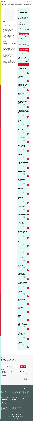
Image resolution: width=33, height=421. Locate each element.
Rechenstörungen (21, 299)
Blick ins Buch (6, 21)
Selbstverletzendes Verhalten (23, 214)
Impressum (22, 416)
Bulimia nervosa (21, 76)
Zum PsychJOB (14, 399)
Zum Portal (24, 398)
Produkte (5, 4)
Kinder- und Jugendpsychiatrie (28, 4)
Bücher (9, 4)
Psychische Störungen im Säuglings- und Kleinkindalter (22, 232)
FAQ (11, 371)
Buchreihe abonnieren (24, 63)
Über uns (4, 375)
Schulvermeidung (21, 137)
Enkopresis (20, 249)
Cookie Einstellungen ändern (4, 372)
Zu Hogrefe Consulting (5, 411)
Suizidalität (20, 154)
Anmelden (23, 366)
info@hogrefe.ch (24, 380)
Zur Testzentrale (4, 399)
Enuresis (19, 315)
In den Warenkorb (23, 34)
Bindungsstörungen (21, 129)
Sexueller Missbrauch (22, 206)
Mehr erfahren (14, 411)
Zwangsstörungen (21, 171)
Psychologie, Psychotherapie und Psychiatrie (17, 4)
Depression (20, 241)
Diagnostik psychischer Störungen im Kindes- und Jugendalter (23, 333)
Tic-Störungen (20, 265)
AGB (18, 416)
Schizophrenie (20, 257)
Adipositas (20, 291)
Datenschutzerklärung (13, 416)
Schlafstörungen (21, 307)
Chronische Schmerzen (22, 68)
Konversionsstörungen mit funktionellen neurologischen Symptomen (23, 111)
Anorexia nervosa (21, 93)
